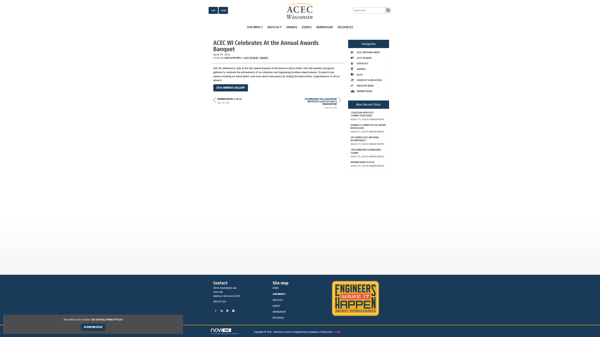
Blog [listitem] (359, 74)
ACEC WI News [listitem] (364, 57)
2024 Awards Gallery (230, 87)
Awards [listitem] (361, 69)
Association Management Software (225, 333)
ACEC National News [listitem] (368, 52)
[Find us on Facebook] (215, 310)
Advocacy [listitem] (362, 63)
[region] (317, 103)
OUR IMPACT (279, 294)
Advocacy (274, 27)
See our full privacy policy (107, 319)
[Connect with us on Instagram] (227, 310)
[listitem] (213, 10)
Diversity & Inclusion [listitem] (369, 80)
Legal (337, 331)
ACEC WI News (251, 57)
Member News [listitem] (364, 91)
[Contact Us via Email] (233, 310)
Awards (291, 27)
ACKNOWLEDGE (93, 327)
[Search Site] (387, 10)
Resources (345, 27)
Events (307, 27)
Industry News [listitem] (365, 85)
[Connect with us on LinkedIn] (221, 310)
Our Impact (255, 27)
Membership (324, 27)
